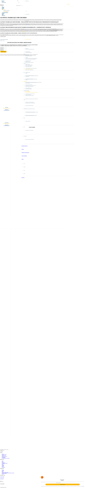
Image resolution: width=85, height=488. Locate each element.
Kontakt (3, 470)
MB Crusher (3, 9)
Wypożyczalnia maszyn (4, 456)
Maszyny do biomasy (4, 454)
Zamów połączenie (62, 484)
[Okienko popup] (42, 477)
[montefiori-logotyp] (5, 238)
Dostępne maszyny (4, 455)
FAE (2, 6)
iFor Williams (3, 15)
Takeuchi (3, 7)
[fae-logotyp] (5, 158)
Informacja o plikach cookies (5, 472)
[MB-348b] (5, 148)
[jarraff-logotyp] (5, 168)
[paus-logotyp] (5, 228)
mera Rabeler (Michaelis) (5, 12)
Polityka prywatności (4, 473)
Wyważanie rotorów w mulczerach (5, 458)
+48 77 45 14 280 (2, 476)
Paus (2, 464)
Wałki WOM (3, 457)
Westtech (3, 8)
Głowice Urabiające (5, 11)
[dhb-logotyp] (5, 138)
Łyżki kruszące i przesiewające (6, 10)
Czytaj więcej (2, 36)
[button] (25, 35)
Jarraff (3, 13)
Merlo (2, 14)
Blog (2, 471)
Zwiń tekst (5, 36)
